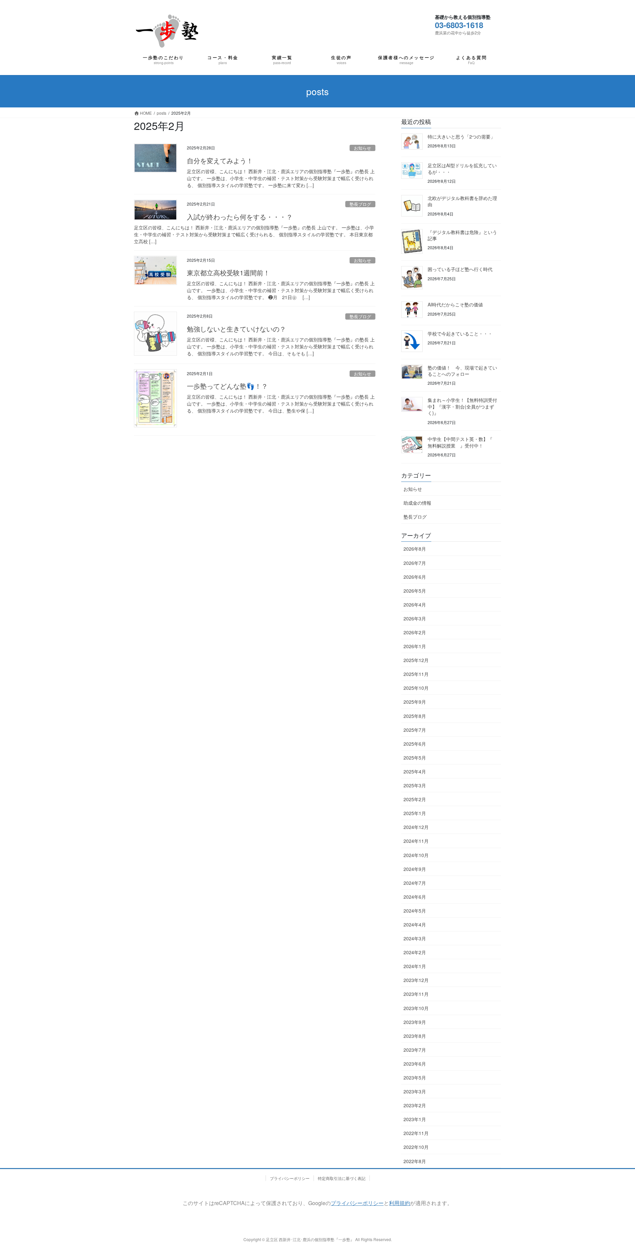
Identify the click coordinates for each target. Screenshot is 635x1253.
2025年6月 (414, 743)
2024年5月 (414, 910)
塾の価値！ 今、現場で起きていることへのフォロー (462, 370)
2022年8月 (414, 1161)
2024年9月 (414, 869)
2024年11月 (416, 841)
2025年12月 (416, 660)
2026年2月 (414, 632)
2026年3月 (414, 618)
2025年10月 (416, 688)
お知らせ (362, 148)
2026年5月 (414, 590)
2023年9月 (414, 1022)
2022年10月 (416, 1147)
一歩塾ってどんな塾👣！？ (227, 386)
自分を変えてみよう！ (220, 160)
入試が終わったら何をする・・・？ (240, 216)
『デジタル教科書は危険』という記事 (462, 235)
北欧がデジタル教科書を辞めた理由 (462, 201)
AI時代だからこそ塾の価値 (455, 304)
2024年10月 (416, 855)
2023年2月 (414, 1105)
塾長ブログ (360, 204)
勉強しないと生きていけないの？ (236, 328)
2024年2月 (414, 952)
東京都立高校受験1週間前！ (228, 272)
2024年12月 (416, 827)
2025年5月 (414, 757)
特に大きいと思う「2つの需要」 (461, 136)
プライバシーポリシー (290, 1178)
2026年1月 (414, 646)
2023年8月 (414, 1036)
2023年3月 (414, 1091)
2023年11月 (416, 994)
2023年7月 (414, 1049)
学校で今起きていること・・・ (460, 333)
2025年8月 (414, 716)
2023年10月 (416, 1008)
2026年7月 (414, 563)
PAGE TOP (610, 1203)
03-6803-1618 (459, 24)
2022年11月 (416, 1133)
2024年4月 (414, 924)
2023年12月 (416, 980)
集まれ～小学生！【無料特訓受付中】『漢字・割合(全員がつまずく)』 (462, 406)
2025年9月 (414, 701)
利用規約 (399, 1203)
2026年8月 (414, 548)
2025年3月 (414, 785)
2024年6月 (414, 896)
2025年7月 (414, 729)
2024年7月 (414, 883)
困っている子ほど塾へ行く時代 (460, 269)
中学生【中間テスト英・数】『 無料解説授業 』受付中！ (462, 442)
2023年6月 (414, 1063)
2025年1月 (414, 813)
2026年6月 (414, 576)
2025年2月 (414, 799)
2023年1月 (414, 1119)
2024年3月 (414, 938)
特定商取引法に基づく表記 (341, 1178)
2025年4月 (414, 771)
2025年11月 (416, 674)
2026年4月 (414, 604)
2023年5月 (414, 1077)
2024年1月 (414, 966)
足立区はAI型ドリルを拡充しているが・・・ (462, 168)
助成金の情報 (417, 502)
